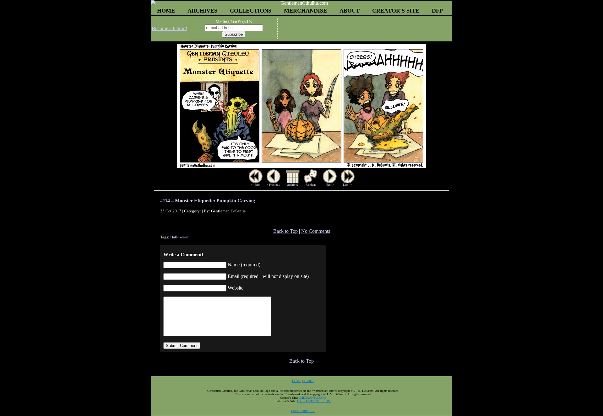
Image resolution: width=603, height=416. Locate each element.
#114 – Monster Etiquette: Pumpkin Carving (207, 200)
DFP (437, 11)
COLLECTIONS (250, 11)
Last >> (347, 184)
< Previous (273, 184)
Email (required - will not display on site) (268, 276)
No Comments (315, 231)
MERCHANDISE (305, 11)
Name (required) (244, 264)
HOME (166, 11)
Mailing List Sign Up (234, 21)
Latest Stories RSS (303, 411)
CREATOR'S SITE (395, 11)
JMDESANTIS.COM (312, 397)
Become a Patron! (169, 28)
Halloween (179, 237)
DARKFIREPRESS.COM (314, 401)
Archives (292, 184)
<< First (255, 184)
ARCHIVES (202, 11)
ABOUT (350, 11)
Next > (330, 184)
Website (235, 288)
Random (311, 184)
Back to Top (285, 231)
